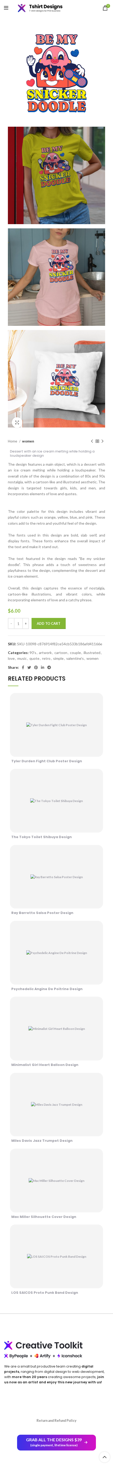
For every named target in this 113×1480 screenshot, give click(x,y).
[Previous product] (92, 441)
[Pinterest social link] (36, 667)
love (11, 658)
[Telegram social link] (49, 667)
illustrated (92, 652)
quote (34, 658)
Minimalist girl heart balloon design (44, 1065)
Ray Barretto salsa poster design (42, 913)
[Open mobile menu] (6, 8)
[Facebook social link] (23, 667)
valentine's (75, 658)
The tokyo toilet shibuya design (41, 837)
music (22, 658)
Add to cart (48, 623)
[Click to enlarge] (17, 422)
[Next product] (102, 441)
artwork (45, 652)
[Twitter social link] (29, 667)
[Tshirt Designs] (44, 8)
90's (32, 652)
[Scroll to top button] (104, 1457)
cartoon (60, 652)
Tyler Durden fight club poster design (46, 761)
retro (46, 658)
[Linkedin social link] (42, 667)
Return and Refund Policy (56, 1420)
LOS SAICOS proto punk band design (44, 1292)
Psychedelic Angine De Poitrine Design (47, 989)
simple (58, 658)
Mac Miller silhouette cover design (43, 1217)
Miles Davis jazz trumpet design (42, 1140)
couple (75, 652)
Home (13, 441)
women (28, 441)
